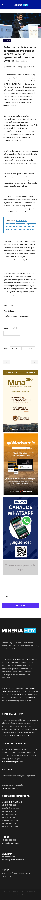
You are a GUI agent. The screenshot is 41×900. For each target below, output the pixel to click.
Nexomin (17, 694)
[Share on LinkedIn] (17, 328)
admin (31, 67)
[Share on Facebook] (11, 328)
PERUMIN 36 (28, 348)
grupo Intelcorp (21, 659)
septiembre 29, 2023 (14, 67)
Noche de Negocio (27, 697)
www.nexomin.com (9, 788)
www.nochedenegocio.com (13, 762)
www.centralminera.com (18, 735)
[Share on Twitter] (14, 328)
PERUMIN (15, 348)
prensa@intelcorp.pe (10, 843)
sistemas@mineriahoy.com (13, 860)
